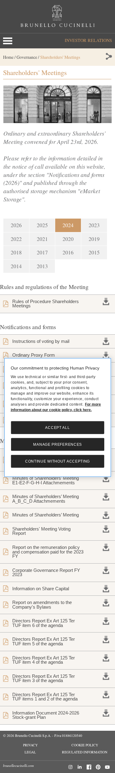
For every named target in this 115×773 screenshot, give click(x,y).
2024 (68, 225)
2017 (42, 252)
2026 (16, 225)
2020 (68, 238)
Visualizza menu (9, 40)
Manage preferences (57, 444)
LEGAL (30, 752)
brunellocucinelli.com (18, 765)
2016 (68, 252)
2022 (16, 238)
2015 (94, 252)
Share (108, 56)
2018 (16, 252)
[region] (57, 417)
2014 (16, 266)
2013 (42, 266)
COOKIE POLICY (84, 745)
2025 (42, 225)
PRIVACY (30, 745)
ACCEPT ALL (57, 428)
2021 (42, 238)
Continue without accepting (57, 461)
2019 (94, 238)
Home (8, 57)
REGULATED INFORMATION (84, 752)
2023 (94, 225)
